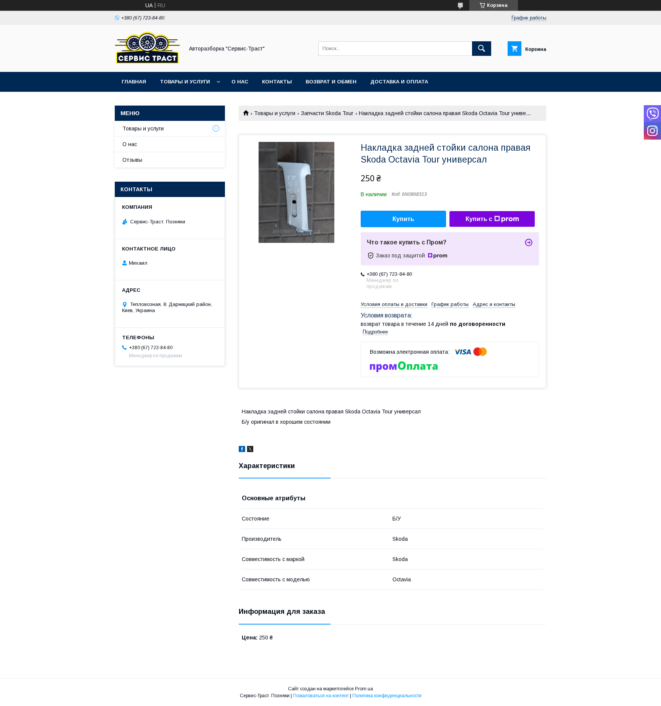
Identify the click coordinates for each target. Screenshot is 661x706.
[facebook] (242, 450)
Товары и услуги (185, 82)
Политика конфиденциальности (387, 695)
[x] (250, 450)
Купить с (479, 219)
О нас (239, 82)
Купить (403, 219)
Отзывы (132, 160)
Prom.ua (364, 688)
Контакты (277, 82)
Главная (134, 82)
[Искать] (481, 48)
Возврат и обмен (331, 82)
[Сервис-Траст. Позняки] (147, 62)
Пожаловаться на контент (321, 695)
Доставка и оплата (399, 82)
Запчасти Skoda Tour (327, 113)
